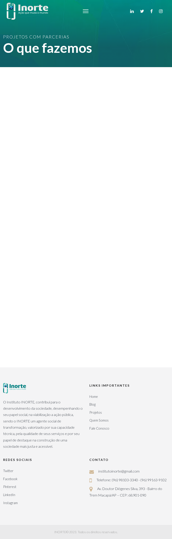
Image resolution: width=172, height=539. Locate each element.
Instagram (10, 503)
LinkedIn (9, 495)
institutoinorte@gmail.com (119, 471)
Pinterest (9, 487)
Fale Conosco (99, 428)
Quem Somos (99, 420)
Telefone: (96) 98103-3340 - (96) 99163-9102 (132, 480)
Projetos (95, 412)
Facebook (10, 479)
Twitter (8, 471)
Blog (92, 404)
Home (93, 396)
